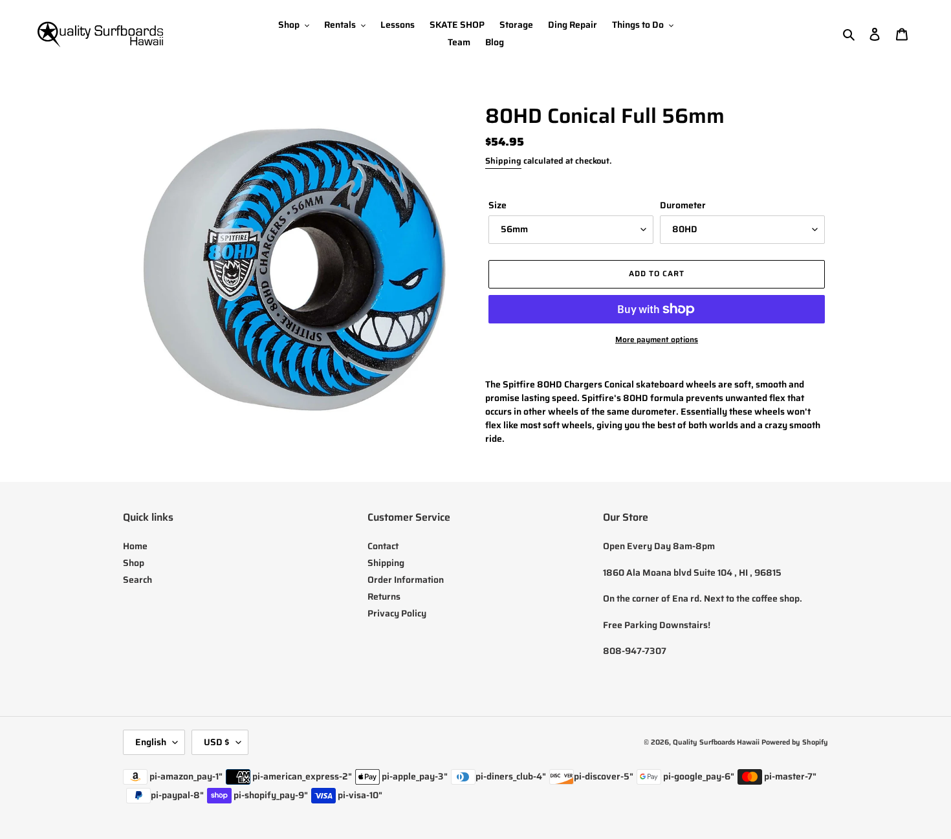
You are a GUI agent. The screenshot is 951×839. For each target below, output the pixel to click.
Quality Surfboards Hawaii (716, 742)
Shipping (503, 161)
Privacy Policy (396, 613)
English (150, 742)
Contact (383, 546)
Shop (133, 563)
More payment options (656, 339)
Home (135, 546)
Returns (383, 596)
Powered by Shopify (794, 742)
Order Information (405, 579)
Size (497, 205)
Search (137, 579)
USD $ (217, 742)
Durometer (683, 205)
